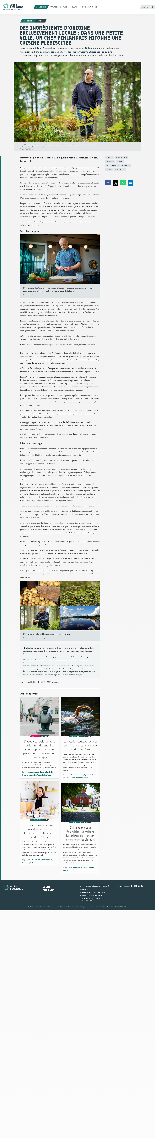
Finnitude (126, 166)
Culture (42, 772)
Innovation (32, 775)
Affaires (109, 157)
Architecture (75, 867)
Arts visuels (34, 772)
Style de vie (119, 170)
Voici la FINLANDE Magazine (77, 777)
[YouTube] (139, 886)
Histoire (25, 775)
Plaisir (81, 774)
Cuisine (120, 162)
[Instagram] (142, 886)
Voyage (49, 775)
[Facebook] (132, 886)
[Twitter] (135, 885)
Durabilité (37, 859)
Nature (109, 170)
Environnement (112, 166)
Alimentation (121, 157)
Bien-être (110, 162)
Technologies (41, 775)
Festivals (49, 772)
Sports (86, 774)
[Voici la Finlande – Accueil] (13, 7)
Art (31, 859)
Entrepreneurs (47, 859)
